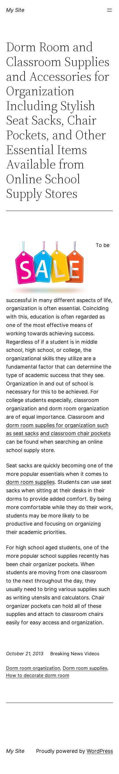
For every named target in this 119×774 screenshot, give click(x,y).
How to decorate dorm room (37, 675)
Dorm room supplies (85, 668)
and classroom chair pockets (75, 433)
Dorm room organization (33, 668)
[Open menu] (109, 10)
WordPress (100, 751)
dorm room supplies (30, 482)
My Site (15, 10)
